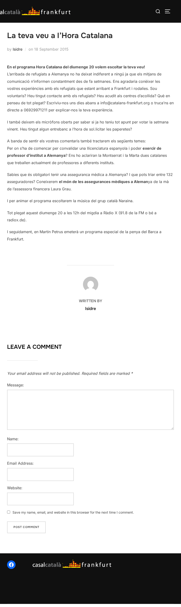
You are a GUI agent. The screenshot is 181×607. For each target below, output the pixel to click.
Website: (14, 487)
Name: (13, 439)
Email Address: (20, 463)
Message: (15, 385)
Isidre (17, 49)
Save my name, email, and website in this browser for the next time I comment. (73, 512)
